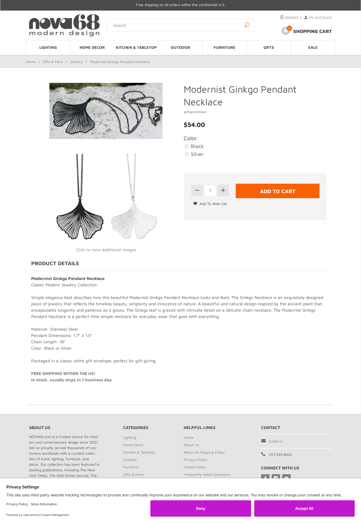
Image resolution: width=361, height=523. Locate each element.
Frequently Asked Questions (207, 474)
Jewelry (76, 61)
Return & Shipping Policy (204, 452)
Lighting (48, 47)
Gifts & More (53, 61)
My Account (320, 17)
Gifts (268, 47)
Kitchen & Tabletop (136, 47)
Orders (291, 17)
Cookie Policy (195, 467)
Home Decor (92, 47)
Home (31, 61)
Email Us (276, 441)
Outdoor (180, 47)
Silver (196, 154)
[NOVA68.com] (64, 25)
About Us (191, 445)
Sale (313, 47)
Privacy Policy (195, 459)
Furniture (224, 47)
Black (196, 146)
